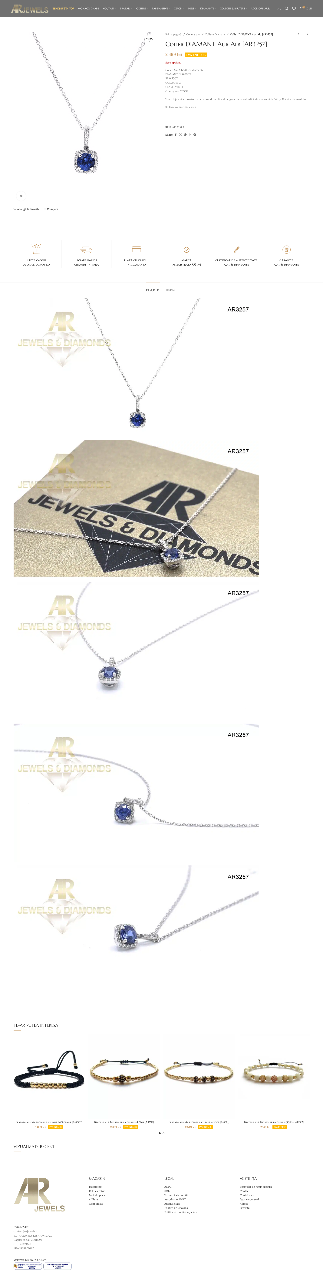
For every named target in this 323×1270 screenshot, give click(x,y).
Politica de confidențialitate (181, 1212)
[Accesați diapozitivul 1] (160, 1133)
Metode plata (97, 1195)
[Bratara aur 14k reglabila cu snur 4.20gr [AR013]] (199, 1076)
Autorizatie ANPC (175, 1199)
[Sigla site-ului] (30, 8)
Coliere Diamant (215, 34)
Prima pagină (173, 34)
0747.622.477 (21, 1227)
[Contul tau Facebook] (175, 134)
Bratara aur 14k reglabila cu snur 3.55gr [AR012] (274, 1122)
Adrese (244, 1203)
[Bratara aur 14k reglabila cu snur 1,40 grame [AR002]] (49, 1076)
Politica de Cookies (176, 1208)
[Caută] (286, 8)
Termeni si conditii (176, 1195)
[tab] (153, 288)
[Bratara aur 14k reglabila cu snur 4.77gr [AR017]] (124, 1076)
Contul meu (247, 1195)
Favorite (245, 1208)
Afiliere (93, 1199)
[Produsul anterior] (298, 34)
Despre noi (95, 1186)
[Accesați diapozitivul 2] (163, 1133)
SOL (167, 1191)
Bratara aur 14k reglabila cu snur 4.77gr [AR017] (124, 1122)
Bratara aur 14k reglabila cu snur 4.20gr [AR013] (199, 1122)
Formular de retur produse (256, 1186)
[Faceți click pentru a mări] (21, 196)
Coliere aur (193, 34)
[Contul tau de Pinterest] (185, 134)
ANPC (168, 1186)
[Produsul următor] (307, 34)
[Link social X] (180, 134)
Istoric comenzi (249, 1199)
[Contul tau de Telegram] (194, 134)
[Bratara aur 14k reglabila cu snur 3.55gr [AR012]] (274, 1076)
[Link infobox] (37, 254)
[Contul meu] (279, 8)
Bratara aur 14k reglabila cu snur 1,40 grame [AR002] (49, 1122)
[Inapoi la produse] (303, 34)
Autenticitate (172, 1203)
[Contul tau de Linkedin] (190, 134)
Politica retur (97, 1191)
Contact (244, 1191)
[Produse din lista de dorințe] (294, 8)
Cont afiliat (96, 1203)
